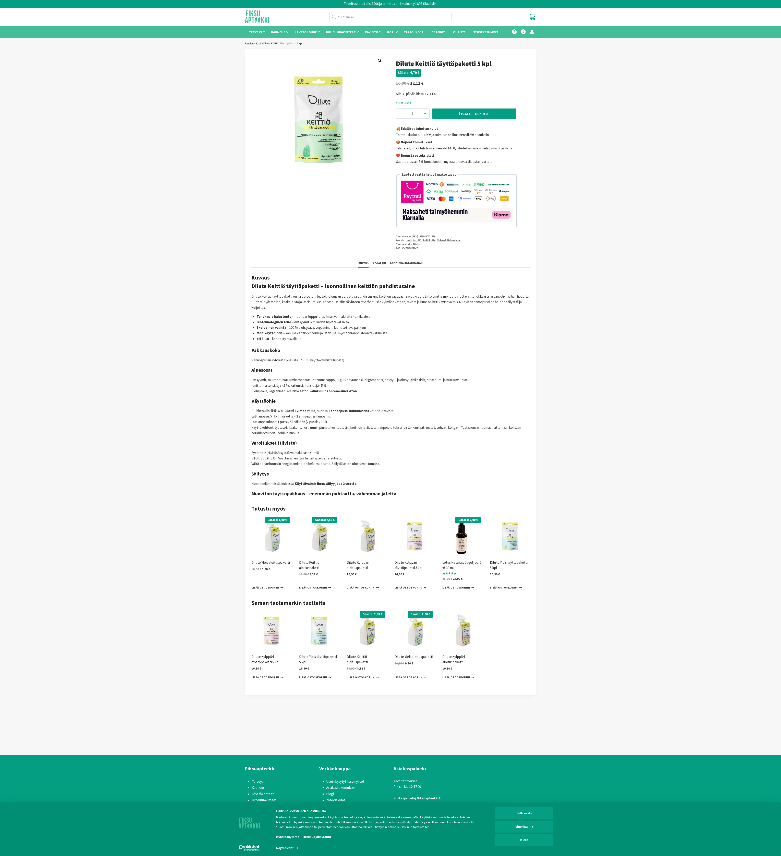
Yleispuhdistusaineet (449, 240)
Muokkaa (521, 826)
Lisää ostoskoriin (474, 113)
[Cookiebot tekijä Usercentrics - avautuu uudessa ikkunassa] (249, 848)
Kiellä (524, 840)
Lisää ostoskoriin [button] (265, 587)
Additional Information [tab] (406, 263)
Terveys (257, 781)
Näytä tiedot (284, 848)
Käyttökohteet (263, 794)
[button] (379, 60)
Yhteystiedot (335, 800)
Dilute (416, 244)
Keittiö (417, 240)
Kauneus (258, 787)
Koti (258, 43)
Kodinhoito (428, 240)
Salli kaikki (524, 813)
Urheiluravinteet (264, 800)
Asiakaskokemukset (341, 787)
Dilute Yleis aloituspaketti (270, 562)
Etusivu (249, 43)
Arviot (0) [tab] (379, 263)
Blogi (330, 794)
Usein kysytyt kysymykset (345, 781)
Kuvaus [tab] (363, 263)
